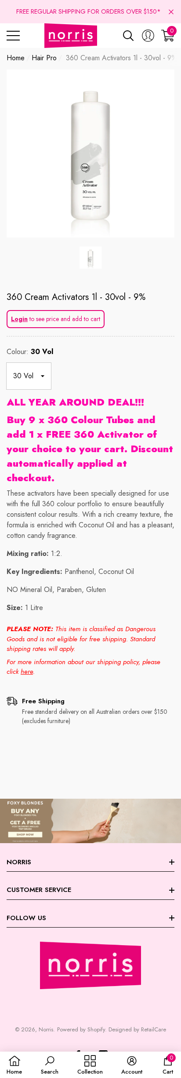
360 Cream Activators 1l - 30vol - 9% (76, 297)
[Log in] (148, 35)
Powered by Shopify (81, 1029)
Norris (46, 1029)
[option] (90, 153)
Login (19, 318)
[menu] (13, 35)
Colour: (30, 352)
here (27, 671)
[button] (171, 11)
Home (16, 58)
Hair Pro (44, 58)
